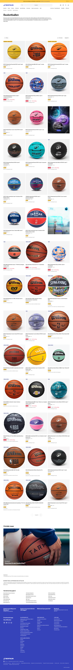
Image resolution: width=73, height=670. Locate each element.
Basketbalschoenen (30, 594)
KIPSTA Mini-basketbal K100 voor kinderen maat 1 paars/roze (36, 436)
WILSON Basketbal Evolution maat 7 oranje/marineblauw (11, 96)
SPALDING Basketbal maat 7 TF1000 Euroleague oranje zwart (13, 265)
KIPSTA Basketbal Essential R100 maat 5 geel (13, 64)
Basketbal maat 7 (7, 31)
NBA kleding (5, 596)
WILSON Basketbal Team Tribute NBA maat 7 (13, 230)
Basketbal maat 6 (15, 31)
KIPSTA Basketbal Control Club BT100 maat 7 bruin (57, 503)
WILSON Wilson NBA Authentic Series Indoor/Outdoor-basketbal (34, 299)
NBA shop (50, 596)
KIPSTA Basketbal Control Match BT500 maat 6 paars (36, 334)
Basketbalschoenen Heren (31, 596)
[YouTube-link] (6, 623)
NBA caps (28, 599)
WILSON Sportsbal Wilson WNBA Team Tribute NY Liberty (58, 368)
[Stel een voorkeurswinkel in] (60, 5)
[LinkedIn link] (11, 623)
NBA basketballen (51, 593)
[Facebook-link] (4, 623)
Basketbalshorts (6, 602)
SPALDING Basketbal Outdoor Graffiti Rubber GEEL (58, 299)
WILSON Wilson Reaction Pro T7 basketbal (35, 264)
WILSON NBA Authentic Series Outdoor (11, 401)
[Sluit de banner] (69, 1)
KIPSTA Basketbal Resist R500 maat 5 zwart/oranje (11, 163)
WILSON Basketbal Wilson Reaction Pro (34, 470)
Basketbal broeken (52, 597)
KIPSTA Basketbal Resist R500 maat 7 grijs (57, 95)
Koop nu (58, 130)
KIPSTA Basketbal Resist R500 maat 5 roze (35, 129)
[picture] (14, 52)
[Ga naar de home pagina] (8, 5)
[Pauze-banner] (67, 1)
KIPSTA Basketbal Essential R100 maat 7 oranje (58, 64)
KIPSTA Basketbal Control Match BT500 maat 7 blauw (58, 402)
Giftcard (67, 8)
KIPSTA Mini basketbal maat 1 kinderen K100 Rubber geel (35, 368)
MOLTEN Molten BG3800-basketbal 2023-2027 (13, 367)
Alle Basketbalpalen (30, 593)
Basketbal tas (28, 597)
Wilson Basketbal (6, 599)
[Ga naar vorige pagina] (32, 515)
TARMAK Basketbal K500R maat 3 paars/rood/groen (33, 197)
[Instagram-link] (9, 623)
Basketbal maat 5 (24, 31)
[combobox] (67, 37)
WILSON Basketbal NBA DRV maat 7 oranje (35, 64)
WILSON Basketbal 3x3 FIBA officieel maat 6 (13, 298)
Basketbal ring (6, 600)
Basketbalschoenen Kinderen (9, 593)
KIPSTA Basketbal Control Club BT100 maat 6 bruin (13, 334)
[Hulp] (63, 5)
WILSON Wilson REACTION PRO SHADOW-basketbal (34, 503)
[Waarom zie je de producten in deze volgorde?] (57, 37)
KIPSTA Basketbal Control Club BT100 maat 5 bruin (13, 130)
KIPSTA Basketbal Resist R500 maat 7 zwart (57, 470)
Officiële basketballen (57, 32)
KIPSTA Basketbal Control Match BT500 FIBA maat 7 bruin (59, 436)
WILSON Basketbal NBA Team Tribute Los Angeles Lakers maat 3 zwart (36, 402)
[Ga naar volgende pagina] (40, 515)
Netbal (49, 31)
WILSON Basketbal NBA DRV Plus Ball (11, 470)
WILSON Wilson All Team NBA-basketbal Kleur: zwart (13, 436)
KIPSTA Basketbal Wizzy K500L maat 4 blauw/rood (34, 96)
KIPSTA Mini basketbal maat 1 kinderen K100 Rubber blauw (13, 197)
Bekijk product (58, 231)
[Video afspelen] (66, 231)
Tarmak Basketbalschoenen (31, 602)
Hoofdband (50, 600)
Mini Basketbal (40, 31)
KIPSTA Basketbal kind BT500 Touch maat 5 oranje (57, 197)
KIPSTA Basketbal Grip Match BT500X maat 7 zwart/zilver (57, 163)
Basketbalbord (6, 594)
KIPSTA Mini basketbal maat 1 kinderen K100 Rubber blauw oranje (35, 231)
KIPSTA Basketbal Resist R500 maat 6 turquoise (36, 162)
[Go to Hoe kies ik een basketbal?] (67, 563)
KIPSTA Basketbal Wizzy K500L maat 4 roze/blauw (56, 265)
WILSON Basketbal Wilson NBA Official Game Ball (58, 333)
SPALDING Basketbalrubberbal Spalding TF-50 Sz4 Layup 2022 (14, 503)
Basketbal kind (32, 31)
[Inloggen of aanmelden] (65, 5)
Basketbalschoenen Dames (31, 600)
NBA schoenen (6, 597)
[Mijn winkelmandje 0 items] (68, 5)
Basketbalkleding (51, 594)
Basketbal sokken (51, 599)
